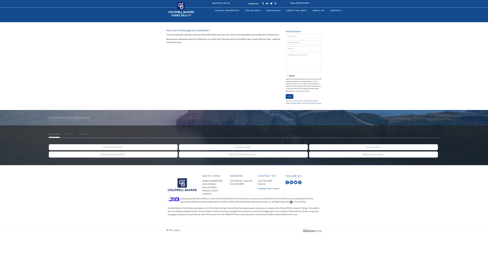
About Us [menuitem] (318, 10)
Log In (226, 3)
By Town (84, 134)
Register (217, 3)
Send (289, 96)
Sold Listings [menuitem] (209, 187)
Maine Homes (373, 147)
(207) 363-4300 (302, 3)
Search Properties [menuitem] (227, 10)
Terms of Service (311, 103)
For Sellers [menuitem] (252, 10)
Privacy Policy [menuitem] (210, 190)
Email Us (262, 184)
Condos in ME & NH (113, 147)
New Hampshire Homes (113, 154)
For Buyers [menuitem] (273, 10)
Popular (54, 134)
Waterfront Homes (372, 154)
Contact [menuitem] (335, 10)
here (205, 39)
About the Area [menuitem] (296, 10)
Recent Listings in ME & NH (243, 154)
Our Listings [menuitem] (209, 184)
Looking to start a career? (269, 188)
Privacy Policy (305, 91)
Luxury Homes (243, 147)
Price (69, 134)
